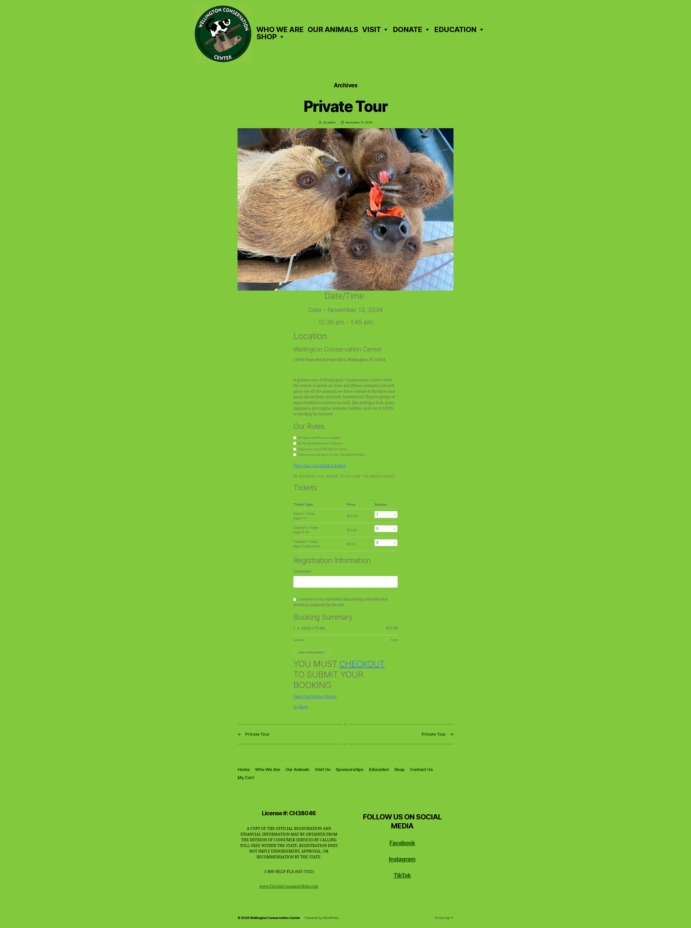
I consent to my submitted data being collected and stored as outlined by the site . (340, 602)
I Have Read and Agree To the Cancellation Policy (331, 455)
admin (332, 122)
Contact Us (421, 769)
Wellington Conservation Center (275, 918)
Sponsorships (349, 769)
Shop (266, 36)
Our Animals (333, 29)
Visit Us (322, 769)
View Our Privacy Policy (315, 696)
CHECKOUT (362, 664)
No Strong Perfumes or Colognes (320, 443)
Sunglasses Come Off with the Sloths (322, 449)
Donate (407, 29)
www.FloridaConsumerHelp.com (288, 886)
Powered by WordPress (321, 918)
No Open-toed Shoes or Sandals (319, 438)
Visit (371, 29)
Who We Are (280, 29)
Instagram (402, 859)
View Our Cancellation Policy (319, 465)
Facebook (402, 842)
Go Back (300, 707)
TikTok (402, 875)
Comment (302, 571)
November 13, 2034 (359, 122)
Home (244, 769)
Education (455, 29)
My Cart (246, 777)
